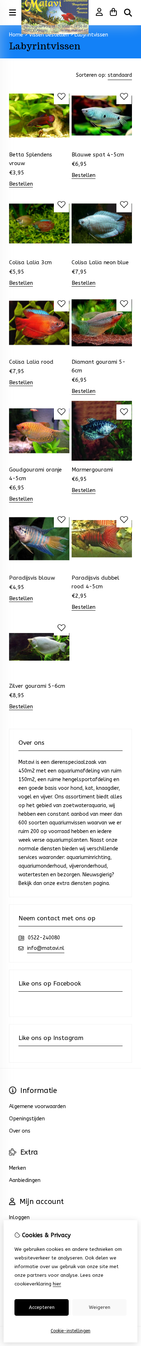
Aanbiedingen (24, 1180)
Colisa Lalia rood (31, 362)
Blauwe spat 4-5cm (98, 154)
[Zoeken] (128, 13)
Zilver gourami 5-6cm (37, 686)
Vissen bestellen (49, 35)
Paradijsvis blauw (32, 578)
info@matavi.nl (45, 948)
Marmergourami (92, 469)
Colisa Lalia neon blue (100, 262)
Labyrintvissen (91, 35)
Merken (17, 1168)
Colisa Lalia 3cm (30, 262)
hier (57, 1284)
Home (16, 35)
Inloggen (19, 1217)
